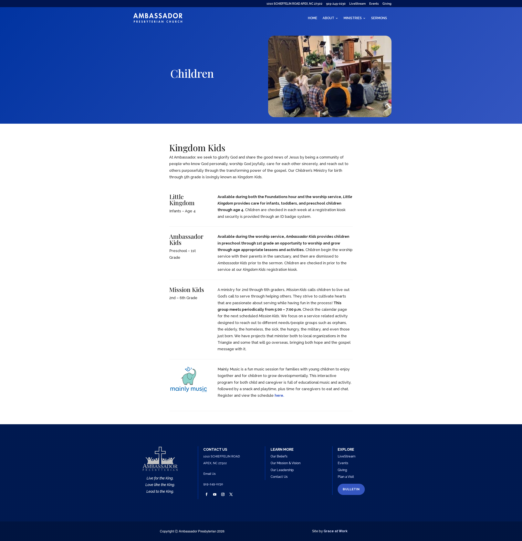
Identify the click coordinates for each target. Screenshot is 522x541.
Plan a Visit (346, 477)
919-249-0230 (336, 3)
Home (312, 18)
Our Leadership (282, 470)
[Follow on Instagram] (223, 494)
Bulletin (351, 489)
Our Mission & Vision (286, 463)
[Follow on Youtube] (214, 494)
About (328, 18)
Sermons (379, 18)
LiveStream (357, 3)
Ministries (353, 18)
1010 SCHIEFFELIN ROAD (221, 456)
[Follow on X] (231, 494)
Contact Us (279, 477)
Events (374, 3)
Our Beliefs (279, 456)
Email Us (209, 474)
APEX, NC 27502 (215, 463)
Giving (387, 3)
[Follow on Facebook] (206, 494)
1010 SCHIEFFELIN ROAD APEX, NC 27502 (294, 3)
